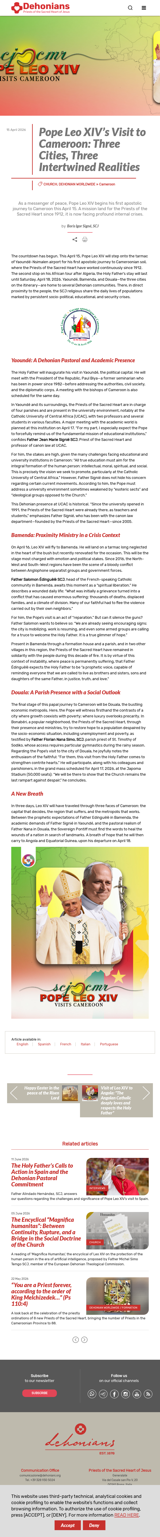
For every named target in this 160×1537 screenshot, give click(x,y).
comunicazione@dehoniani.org (40, 1475)
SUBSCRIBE (40, 1393)
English (22, 1044)
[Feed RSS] (148, 1394)
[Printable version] (85, 239)
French (65, 1044)
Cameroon (107, 184)
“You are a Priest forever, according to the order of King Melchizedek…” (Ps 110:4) (41, 1294)
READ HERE (126, 1515)
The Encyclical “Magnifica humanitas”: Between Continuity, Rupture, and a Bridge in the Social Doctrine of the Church (46, 1232)
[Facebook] (114, 1394)
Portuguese (109, 1044)
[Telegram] (103, 1394)
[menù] (144, 7)
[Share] (74, 239)
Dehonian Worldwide (77, 184)
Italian (85, 1044)
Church (50, 184)
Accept (68, 1525)
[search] (130, 7)
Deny (94, 1525)
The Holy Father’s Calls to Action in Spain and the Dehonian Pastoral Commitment (42, 1175)
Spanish (44, 1044)
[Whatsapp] (91, 1394)
